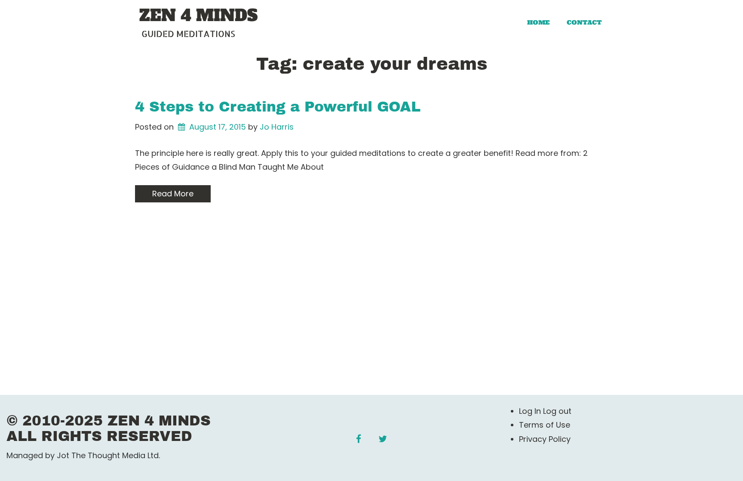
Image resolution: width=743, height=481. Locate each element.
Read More (172, 193)
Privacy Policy (545, 439)
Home (538, 22)
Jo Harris (277, 126)
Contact (584, 22)
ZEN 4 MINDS (198, 16)
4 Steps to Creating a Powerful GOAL (278, 107)
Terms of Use (544, 424)
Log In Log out (545, 411)
